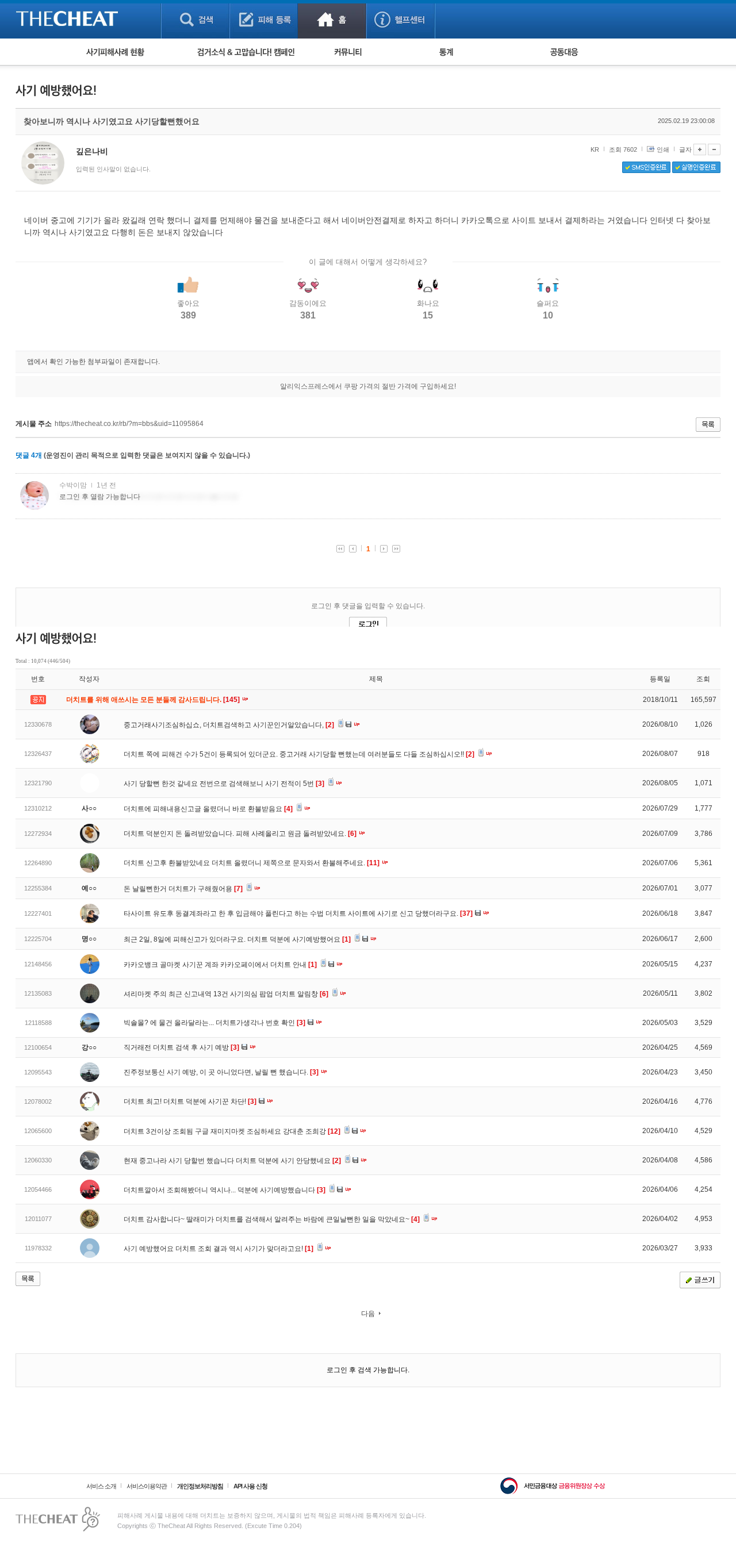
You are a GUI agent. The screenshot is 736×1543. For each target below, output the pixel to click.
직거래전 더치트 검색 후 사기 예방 (181, 1047)
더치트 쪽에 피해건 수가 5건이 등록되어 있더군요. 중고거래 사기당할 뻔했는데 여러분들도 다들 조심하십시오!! (299, 754)
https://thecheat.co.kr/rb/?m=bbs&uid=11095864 (129, 424)
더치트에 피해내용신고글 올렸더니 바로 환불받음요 (208, 809)
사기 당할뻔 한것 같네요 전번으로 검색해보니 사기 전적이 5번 (224, 784)
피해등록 (263, 19)
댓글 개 (29, 455)
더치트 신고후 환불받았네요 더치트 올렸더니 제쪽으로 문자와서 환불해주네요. (251, 863)
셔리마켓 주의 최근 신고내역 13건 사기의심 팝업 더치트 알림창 (226, 994)
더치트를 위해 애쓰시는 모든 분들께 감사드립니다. (153, 700)
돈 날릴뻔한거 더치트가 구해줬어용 (183, 889)
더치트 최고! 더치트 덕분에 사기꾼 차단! (190, 1101)
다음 (368, 1314)
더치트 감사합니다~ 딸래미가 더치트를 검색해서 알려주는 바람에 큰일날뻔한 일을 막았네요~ (272, 1219)
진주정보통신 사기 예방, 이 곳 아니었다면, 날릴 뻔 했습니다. (221, 1072)
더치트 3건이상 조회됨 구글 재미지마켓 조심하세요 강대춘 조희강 (232, 1131)
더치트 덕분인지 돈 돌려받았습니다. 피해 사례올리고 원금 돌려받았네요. (240, 834)
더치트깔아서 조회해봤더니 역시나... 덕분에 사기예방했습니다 (224, 1190)
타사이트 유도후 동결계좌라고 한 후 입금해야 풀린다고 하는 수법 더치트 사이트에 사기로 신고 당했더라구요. (298, 913)
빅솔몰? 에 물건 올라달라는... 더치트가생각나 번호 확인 (214, 1023)
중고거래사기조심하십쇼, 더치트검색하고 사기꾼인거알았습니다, (229, 725)
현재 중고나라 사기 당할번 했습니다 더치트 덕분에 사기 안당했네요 (232, 1161)
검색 (195, 19)
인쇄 (663, 149)
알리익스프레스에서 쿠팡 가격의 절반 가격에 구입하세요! (368, 386)
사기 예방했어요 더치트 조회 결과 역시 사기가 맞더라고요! (218, 1249)
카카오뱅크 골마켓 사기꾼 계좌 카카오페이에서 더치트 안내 (220, 965)
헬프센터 (400, 19)
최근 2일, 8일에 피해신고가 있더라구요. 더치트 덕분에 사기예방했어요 (237, 939)
